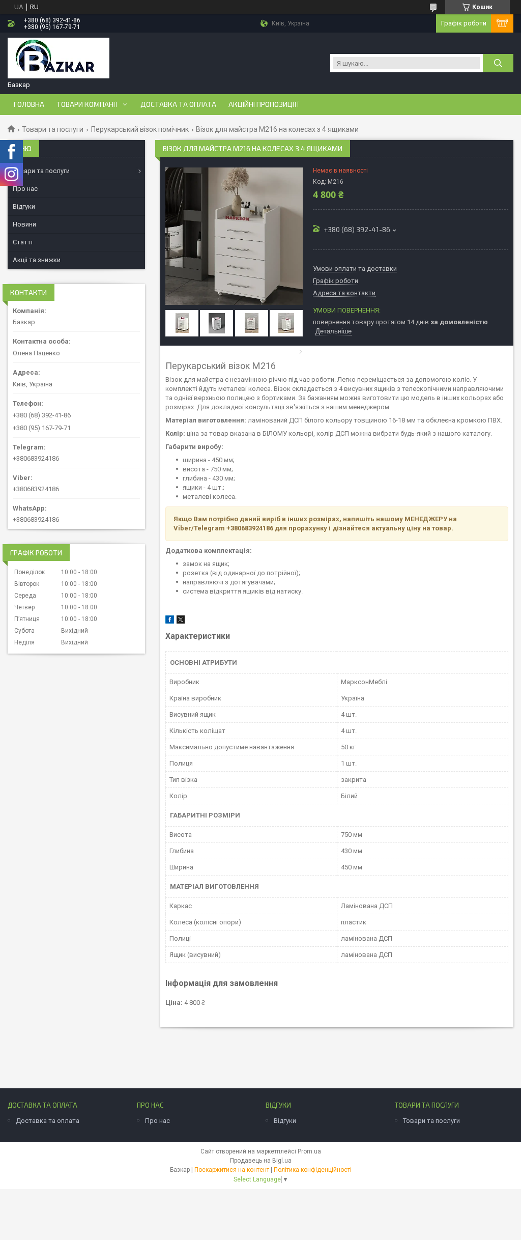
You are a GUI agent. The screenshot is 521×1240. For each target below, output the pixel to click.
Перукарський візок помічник (140, 129)
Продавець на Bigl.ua (261, 1160)
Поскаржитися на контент (231, 1169)
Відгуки (24, 206)
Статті (23, 242)
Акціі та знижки (37, 260)
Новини (24, 224)
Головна (29, 104)
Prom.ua (309, 1151)
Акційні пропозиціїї (263, 104)
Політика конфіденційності (313, 1169)
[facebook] (169, 621)
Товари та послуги (52, 129)
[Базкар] (58, 59)
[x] (181, 621)
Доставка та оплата (178, 104)
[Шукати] (498, 63)
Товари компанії (87, 104)
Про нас (25, 188)
